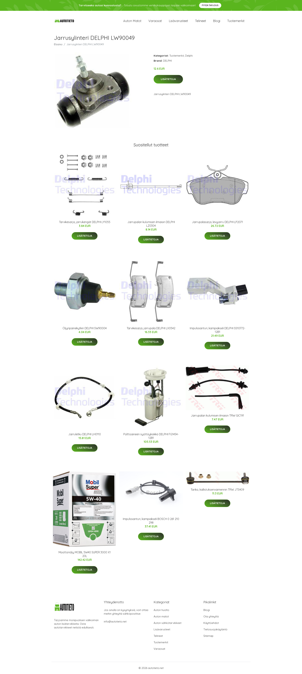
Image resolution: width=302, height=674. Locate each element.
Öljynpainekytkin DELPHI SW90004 (85, 328)
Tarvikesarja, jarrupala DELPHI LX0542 (151, 328)
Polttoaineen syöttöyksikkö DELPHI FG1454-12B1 (151, 436)
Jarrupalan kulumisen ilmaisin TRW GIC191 (217, 415)
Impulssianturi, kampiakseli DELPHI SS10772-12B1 (217, 330)
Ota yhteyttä (211, 616)
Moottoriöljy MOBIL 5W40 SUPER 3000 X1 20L (85, 554)
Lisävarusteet (178, 21)
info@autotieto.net (115, 621)
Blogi (216, 21)
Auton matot (132, 21)
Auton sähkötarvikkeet (167, 623)
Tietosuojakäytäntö (215, 629)
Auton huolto (161, 610)
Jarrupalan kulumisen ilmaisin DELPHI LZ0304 (151, 223)
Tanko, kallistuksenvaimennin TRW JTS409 (217, 489)
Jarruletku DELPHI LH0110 (84, 434)
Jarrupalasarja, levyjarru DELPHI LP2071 (217, 222)
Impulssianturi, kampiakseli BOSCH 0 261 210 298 (151, 520)
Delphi (189, 55)
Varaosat (155, 21)
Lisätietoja (168, 79)
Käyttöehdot (211, 623)
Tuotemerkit (236, 21)
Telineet (200, 21)
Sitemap (208, 635)
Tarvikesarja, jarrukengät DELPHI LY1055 (84, 222)
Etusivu (58, 44)
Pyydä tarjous (210, 5)
